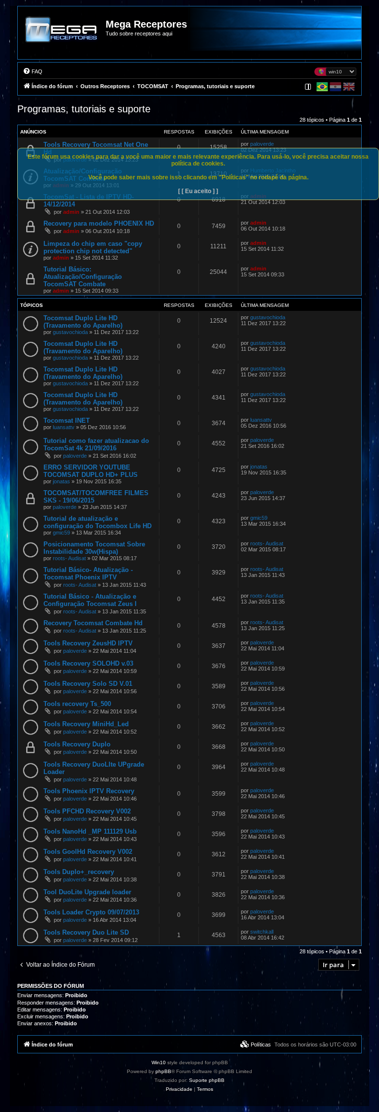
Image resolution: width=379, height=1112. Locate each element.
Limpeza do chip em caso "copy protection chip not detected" (92, 247)
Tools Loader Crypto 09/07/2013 (91, 912)
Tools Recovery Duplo (77, 744)
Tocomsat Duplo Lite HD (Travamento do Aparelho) (82, 321)
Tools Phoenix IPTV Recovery (88, 791)
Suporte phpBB (207, 1080)
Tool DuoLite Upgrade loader (87, 892)
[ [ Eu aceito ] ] (198, 191)
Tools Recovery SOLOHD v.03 (88, 663)
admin (71, 212)
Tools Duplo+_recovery (78, 872)
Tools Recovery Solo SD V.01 (87, 683)
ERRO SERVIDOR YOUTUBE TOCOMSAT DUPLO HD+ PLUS (90, 471)
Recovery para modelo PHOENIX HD (98, 223)
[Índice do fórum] (62, 36)
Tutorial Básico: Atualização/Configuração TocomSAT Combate (82, 277)
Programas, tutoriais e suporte (84, 108)
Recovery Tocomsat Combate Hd (93, 623)
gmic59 (61, 533)
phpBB (163, 1071)
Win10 (159, 1062)
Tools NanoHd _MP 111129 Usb (90, 831)
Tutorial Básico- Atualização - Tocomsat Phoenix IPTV (88, 573)
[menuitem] (32, 71)
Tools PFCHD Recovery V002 (87, 811)
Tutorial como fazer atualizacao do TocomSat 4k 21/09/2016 (96, 444)
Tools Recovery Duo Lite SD (86, 932)
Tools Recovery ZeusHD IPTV (88, 643)
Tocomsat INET (66, 420)
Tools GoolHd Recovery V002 (87, 851)
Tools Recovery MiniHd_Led (86, 724)
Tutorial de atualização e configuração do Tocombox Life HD (97, 522)
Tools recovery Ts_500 (77, 704)
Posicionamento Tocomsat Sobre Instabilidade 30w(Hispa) (94, 547)
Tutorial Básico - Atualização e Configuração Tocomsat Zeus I (90, 600)
